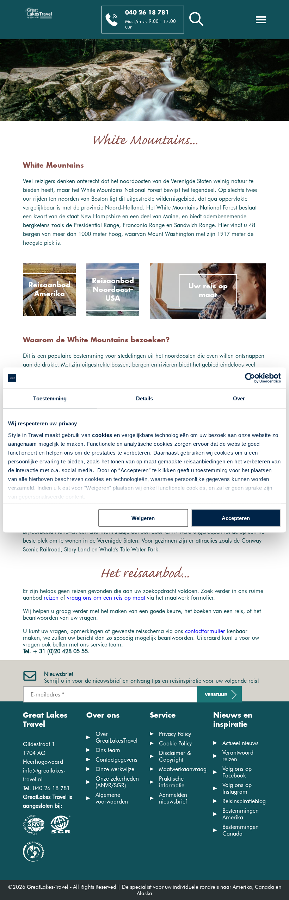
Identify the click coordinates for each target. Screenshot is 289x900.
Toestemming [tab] (50, 398)
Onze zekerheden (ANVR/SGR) (117, 782)
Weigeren (143, 518)
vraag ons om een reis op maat (106, 597)
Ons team (108, 750)
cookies (102, 435)
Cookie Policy (175, 743)
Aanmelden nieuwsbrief (173, 798)
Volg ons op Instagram (237, 788)
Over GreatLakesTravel (116, 737)
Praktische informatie (171, 782)
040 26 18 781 (147, 13)
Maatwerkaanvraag (183, 769)
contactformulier (205, 631)
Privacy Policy (175, 734)
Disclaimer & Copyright (175, 756)
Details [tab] (144, 398)
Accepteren (236, 518)
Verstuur (216, 695)
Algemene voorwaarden (112, 798)
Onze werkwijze (115, 769)
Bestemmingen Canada (240, 830)
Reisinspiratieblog (244, 801)
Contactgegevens (116, 759)
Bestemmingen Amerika (240, 814)
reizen (51, 597)
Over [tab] (239, 398)
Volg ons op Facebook (237, 772)
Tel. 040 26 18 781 (46, 788)
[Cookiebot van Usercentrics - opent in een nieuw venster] (250, 378)
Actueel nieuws (240, 743)
